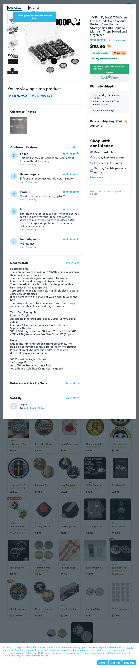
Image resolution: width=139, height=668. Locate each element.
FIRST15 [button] (109, 72)
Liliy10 (23, 404)
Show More (72, 147)
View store (72, 398)
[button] (132, 7)
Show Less (72, 262)
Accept (103, 662)
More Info (129, 662)
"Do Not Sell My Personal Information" (23, 655)
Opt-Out (115, 662)
